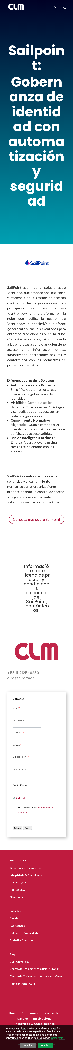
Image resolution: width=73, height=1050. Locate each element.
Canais (14, 918)
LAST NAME (19, 720)
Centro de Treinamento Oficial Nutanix (34, 968)
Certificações (18, 882)
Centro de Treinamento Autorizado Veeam (36, 976)
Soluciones (30, 1013)
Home (13, 1013)
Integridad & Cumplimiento (34, 1023)
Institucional (42, 1018)
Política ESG (17, 889)
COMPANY (18, 732)
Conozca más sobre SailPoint (36, 519)
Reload (20, 798)
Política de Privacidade (24, 932)
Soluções (15, 911)
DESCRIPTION (20, 769)
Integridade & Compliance (26, 875)
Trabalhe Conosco (21, 940)
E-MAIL (17, 745)
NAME (16, 708)
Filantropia (17, 897)
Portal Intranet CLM (22, 983)
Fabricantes (17, 925)
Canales (23, 1018)
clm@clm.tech (21, 678)
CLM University (19, 961)
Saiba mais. (57, 1038)
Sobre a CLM (18, 860)
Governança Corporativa (25, 867)
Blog (12, 954)
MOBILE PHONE (21, 757)
